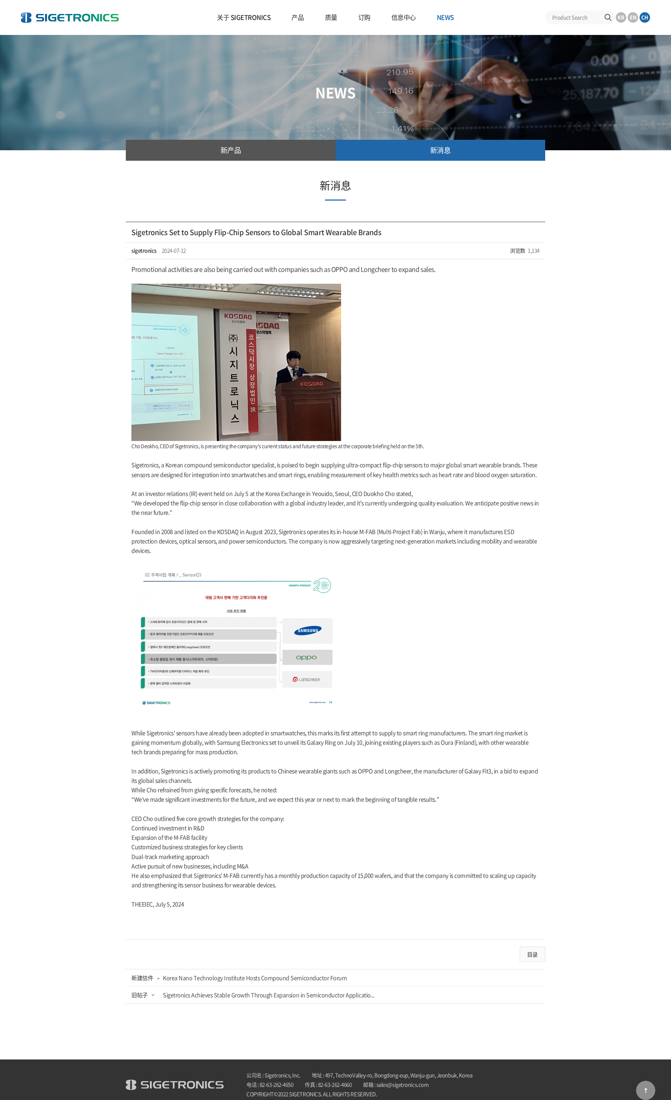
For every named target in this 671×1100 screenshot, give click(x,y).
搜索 (608, 17)
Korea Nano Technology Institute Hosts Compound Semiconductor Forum (255, 978)
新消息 (440, 150)
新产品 (231, 150)
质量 (331, 17)
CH (644, 17)
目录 (532, 954)
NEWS (445, 17)
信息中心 (403, 17)
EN (633, 17)
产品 (297, 17)
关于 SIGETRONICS (243, 17)
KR (621, 17)
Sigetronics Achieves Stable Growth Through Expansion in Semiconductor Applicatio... (268, 995)
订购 (364, 17)
